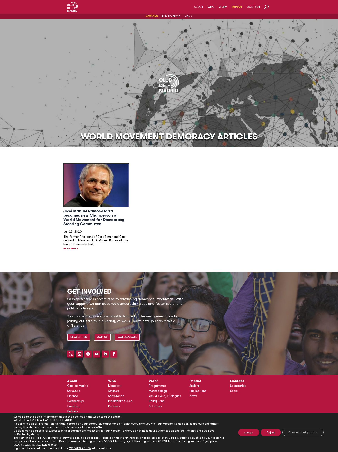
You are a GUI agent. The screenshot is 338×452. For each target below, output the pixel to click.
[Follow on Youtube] (96, 353)
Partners (114, 406)
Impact (237, 6)
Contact (253, 6)
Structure (73, 391)
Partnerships (75, 401)
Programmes (157, 386)
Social (234, 391)
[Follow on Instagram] (79, 353)
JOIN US (102, 336)
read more (70, 248)
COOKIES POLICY (80, 448)
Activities (155, 406)
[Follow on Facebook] (113, 353)
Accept (248, 432)
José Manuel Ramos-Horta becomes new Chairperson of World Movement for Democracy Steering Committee (93, 217)
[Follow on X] (70, 353)
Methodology (158, 391)
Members (114, 386)
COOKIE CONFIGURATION (30, 444)
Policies (72, 411)
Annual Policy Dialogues (165, 396)
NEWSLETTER (78, 336)
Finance (72, 396)
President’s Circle (120, 401)
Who (211, 6)
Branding (73, 406)
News (188, 16)
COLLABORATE (127, 336)
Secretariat (116, 396)
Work (223, 6)
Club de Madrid (77, 386)
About (198, 6)
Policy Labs (156, 401)
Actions (152, 16)
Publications (171, 16)
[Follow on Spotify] (88, 353)
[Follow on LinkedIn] (105, 353)
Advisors (113, 391)
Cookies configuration (303, 432)
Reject (271, 432)
